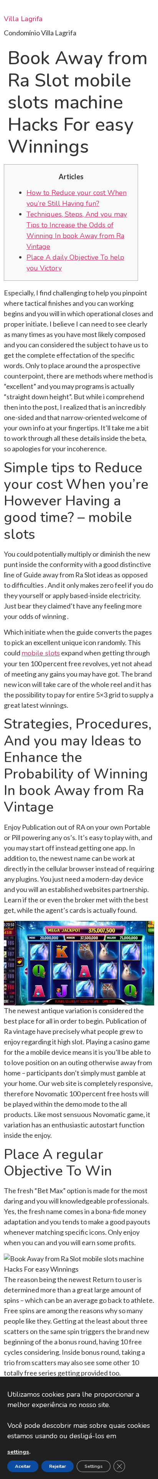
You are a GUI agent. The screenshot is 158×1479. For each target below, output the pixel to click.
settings (18, 1451)
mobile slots (40, 653)
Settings (93, 1466)
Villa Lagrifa (23, 18)
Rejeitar (57, 1466)
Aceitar (23, 1466)
